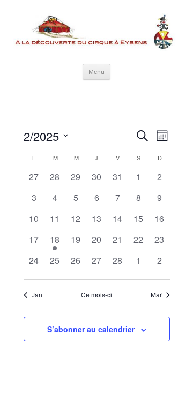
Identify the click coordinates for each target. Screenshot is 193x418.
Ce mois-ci (96, 294)
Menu (96, 72)
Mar (156, 294)
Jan (37, 294)
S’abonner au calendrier (91, 329)
